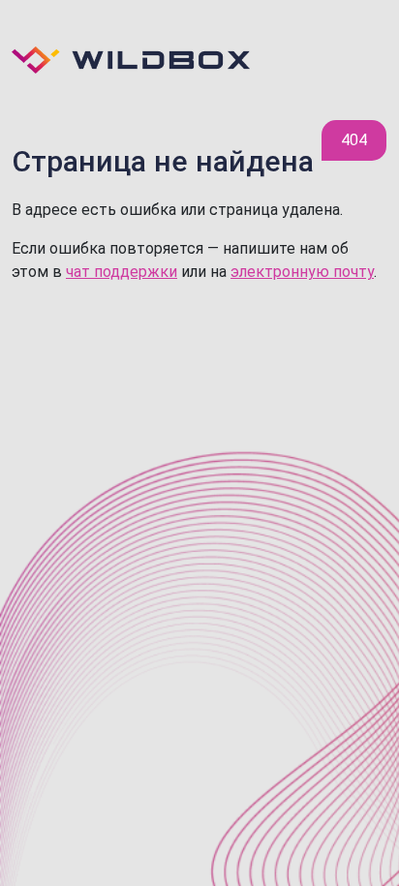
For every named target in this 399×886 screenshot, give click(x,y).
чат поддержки (121, 271)
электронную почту (302, 271)
